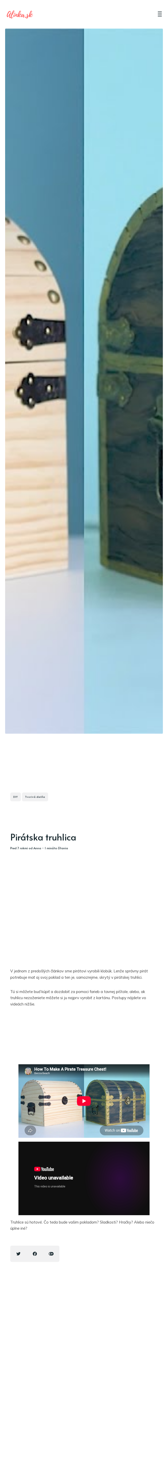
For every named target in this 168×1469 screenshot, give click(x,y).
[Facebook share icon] (35, 1254)
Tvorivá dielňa (35, 797)
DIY (15, 797)
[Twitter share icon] (18, 1254)
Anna (37, 848)
